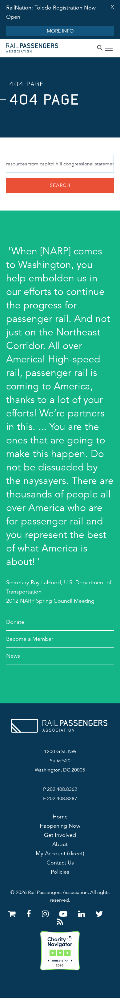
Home (60, 816)
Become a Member (29, 639)
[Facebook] (29, 914)
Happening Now (60, 825)
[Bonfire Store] (13, 914)
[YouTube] (64, 914)
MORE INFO (60, 31)
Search (60, 185)
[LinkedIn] (82, 914)
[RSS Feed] (60, 922)
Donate (15, 622)
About (60, 844)
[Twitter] (99, 914)
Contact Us (60, 862)
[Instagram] (46, 914)
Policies (60, 871)
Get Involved (60, 835)
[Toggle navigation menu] (109, 49)
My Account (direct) (60, 853)
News (13, 655)
